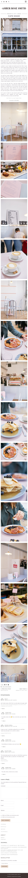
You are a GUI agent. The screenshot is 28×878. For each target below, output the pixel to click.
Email (2, 805)
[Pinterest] (3, 1)
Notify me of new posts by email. (8, 817)
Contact (3, 839)
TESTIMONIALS (4, 831)
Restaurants (8, 686)
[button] (26, 1)
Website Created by (14, 876)
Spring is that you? (21, 689)
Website (2, 810)
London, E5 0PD (14, 100)
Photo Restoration (4, 760)
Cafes (3, 686)
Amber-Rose (8, 712)
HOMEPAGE (3, 824)
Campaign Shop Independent (9, 854)
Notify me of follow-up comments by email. (10, 815)
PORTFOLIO (3, 826)
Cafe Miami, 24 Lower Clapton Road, (14, 98)
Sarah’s (14, 60)
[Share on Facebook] (5, 684)
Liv (9, 60)
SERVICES (3, 829)
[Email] (6, 1)
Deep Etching (3, 759)
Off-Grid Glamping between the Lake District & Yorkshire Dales (12, 850)
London (19, 13)
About (2, 837)
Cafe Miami (3, 59)
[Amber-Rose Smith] (14, 9)
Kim (2, 68)
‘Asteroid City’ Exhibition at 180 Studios (12, 845)
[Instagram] (1, 1)
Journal (4, 842)
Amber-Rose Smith (16, 874)
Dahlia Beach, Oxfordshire (9, 852)
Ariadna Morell (9, 725)
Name (2, 800)
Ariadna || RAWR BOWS (6, 733)
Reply (3, 708)
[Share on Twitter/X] (7, 684)
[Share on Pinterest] (8, 684)
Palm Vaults (6, 689)
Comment (3, 786)
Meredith (17, 68)
